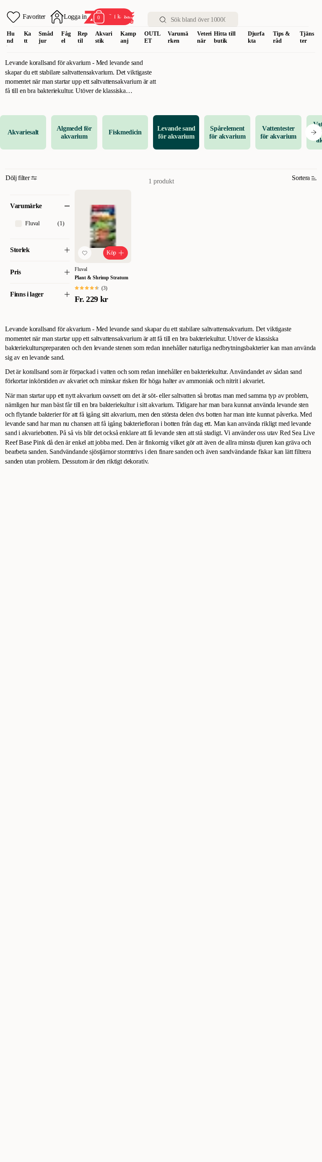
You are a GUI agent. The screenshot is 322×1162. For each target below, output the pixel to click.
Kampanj (128, 37)
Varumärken (178, 37)
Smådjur (46, 37)
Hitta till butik (225, 37)
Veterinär (204, 37)
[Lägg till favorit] (84, 253)
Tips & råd (281, 37)
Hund (11, 37)
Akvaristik (103, 37)
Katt (27, 37)
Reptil (83, 37)
